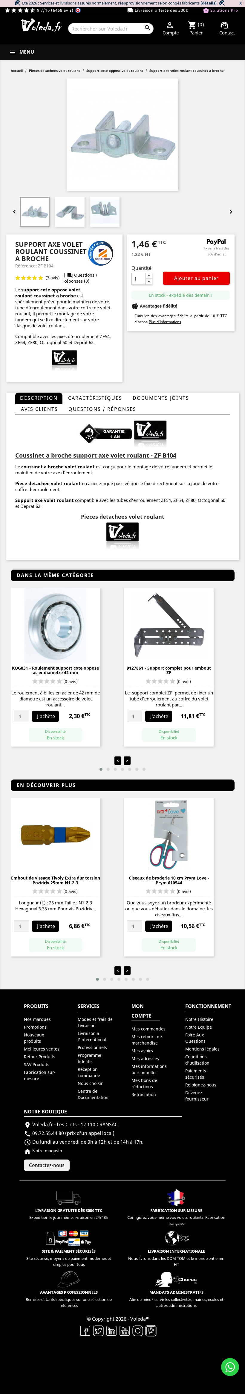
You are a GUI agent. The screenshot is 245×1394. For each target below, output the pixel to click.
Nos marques (37, 1019)
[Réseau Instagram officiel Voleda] (138, 1330)
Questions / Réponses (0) (80, 278)
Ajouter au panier (196, 278)
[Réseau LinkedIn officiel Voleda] (111, 1330)
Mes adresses (145, 1058)
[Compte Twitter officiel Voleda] (98, 1330)
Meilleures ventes (41, 1049)
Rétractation (143, 1094)
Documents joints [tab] (161, 398)
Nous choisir (90, 1083)
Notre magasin (43, 1151)
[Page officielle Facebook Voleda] (85, 1330)
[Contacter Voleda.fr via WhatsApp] (230, 1367)
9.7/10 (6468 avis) (39, 10)
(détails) (208, 3)
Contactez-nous (47, 1165)
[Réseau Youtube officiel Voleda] (125, 1330)
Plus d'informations (165, 321)
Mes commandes (148, 1029)
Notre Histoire (199, 1019)
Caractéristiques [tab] (95, 398)
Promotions (35, 1027)
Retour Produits (39, 1056)
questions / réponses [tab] (102, 409)
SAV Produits (36, 1064)
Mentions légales (202, 1049)
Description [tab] (39, 398)
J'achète (46, 716)
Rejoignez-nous (200, 1085)
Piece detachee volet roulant (48, 483)
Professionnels (92, 1047)
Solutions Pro (220, 10)
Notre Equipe (198, 1027)
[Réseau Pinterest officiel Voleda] (151, 1330)
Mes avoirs (142, 1051)
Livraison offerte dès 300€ (157, 10)
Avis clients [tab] (39, 409)
